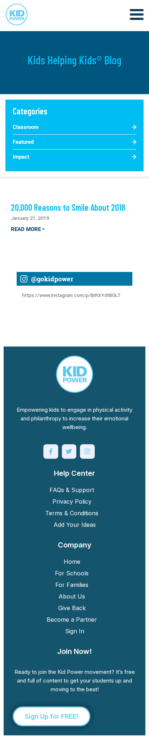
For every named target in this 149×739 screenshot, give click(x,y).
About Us (72, 596)
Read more (27, 229)
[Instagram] (87, 451)
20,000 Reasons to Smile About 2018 (68, 207)
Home (72, 561)
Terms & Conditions (71, 513)
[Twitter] (69, 451)
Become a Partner (72, 619)
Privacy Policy (71, 501)
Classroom (26, 127)
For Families (71, 584)
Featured (23, 142)
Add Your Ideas (75, 524)
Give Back (72, 608)
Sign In (74, 631)
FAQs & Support (72, 490)
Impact (21, 157)
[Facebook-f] (50, 451)
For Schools (72, 573)
